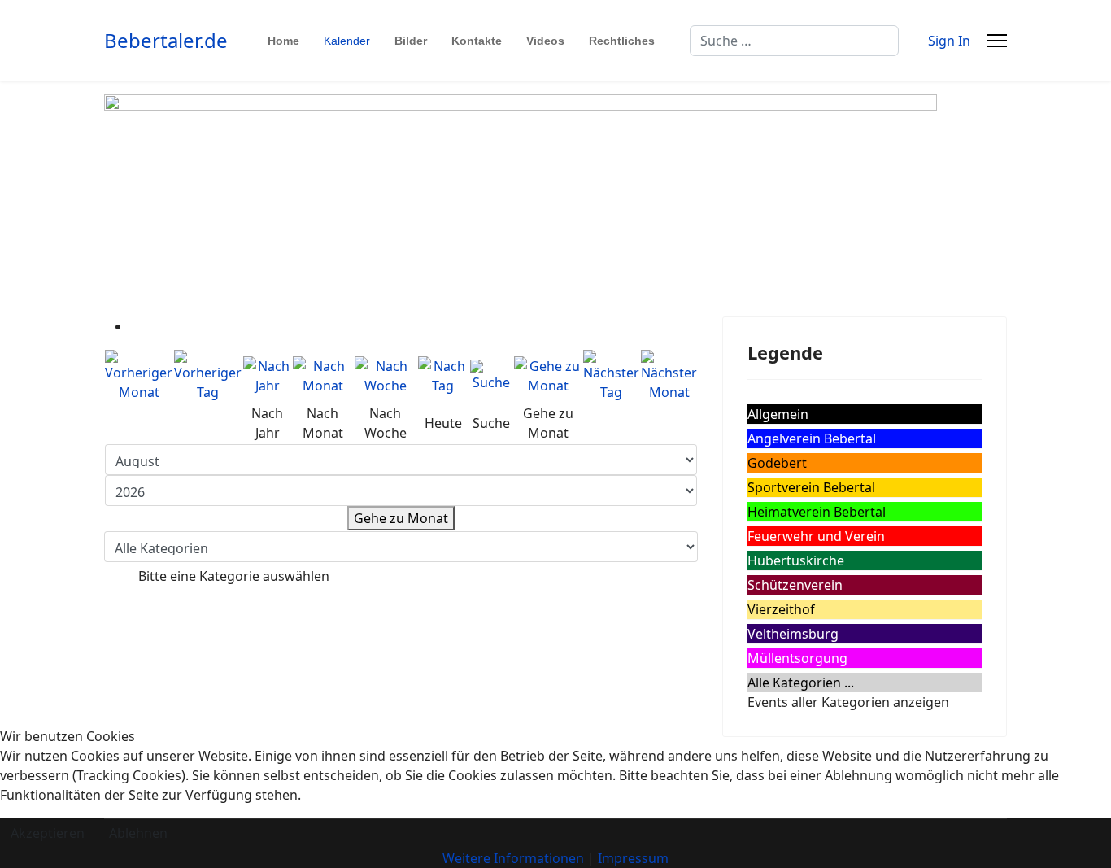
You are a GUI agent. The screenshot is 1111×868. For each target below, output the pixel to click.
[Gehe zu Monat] (548, 375)
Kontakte (476, 40)
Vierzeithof (781, 609)
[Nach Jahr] (267, 375)
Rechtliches (622, 40)
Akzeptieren (48, 833)
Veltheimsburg (793, 634)
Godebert (777, 463)
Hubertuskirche (795, 560)
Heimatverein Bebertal (816, 512)
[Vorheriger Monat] (138, 376)
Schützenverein (795, 585)
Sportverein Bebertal (811, 487)
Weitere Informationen (513, 858)
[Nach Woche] (385, 375)
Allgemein (777, 414)
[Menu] (997, 40)
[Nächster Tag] (611, 376)
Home (283, 40)
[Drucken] (135, 326)
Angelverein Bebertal (811, 438)
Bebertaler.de (166, 40)
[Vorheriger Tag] (208, 376)
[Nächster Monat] (669, 376)
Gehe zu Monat (401, 518)
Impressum (633, 858)
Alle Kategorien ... (800, 682)
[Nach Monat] (323, 375)
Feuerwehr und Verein (816, 536)
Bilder (410, 40)
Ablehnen (138, 833)
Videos (545, 40)
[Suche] (491, 376)
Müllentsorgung (797, 658)
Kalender (347, 40)
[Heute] (443, 375)
